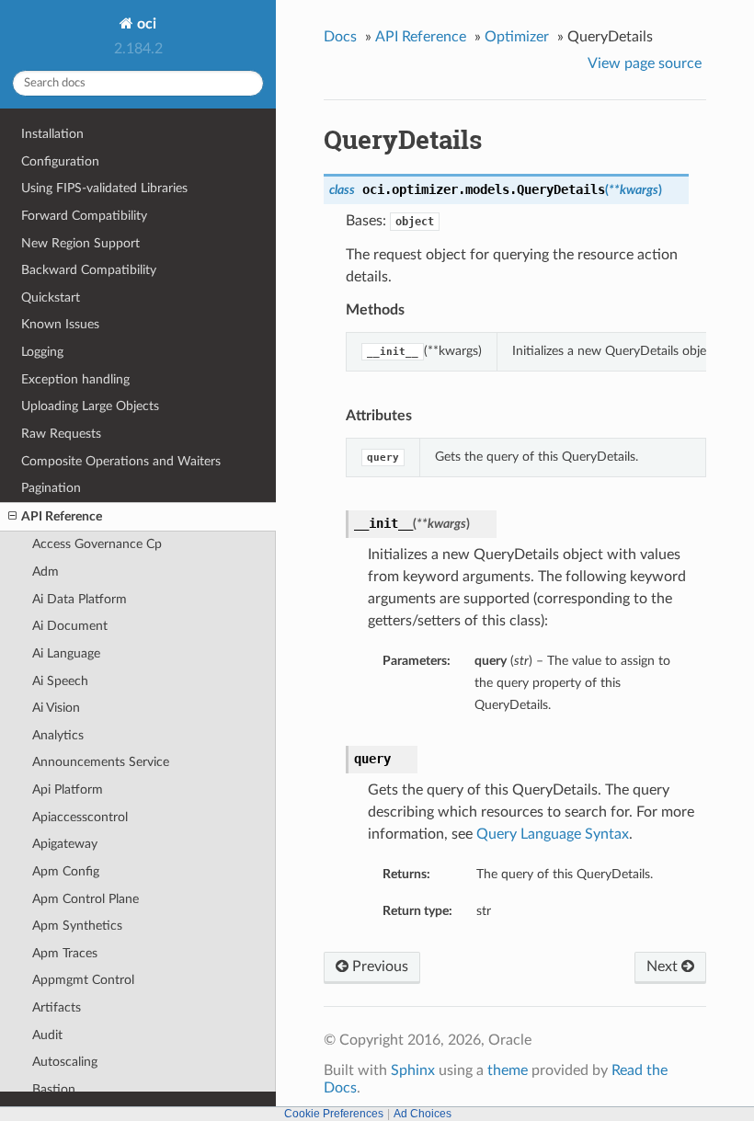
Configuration (60, 161)
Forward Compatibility (84, 216)
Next (663, 966)
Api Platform (67, 789)
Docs (340, 36)
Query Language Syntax (552, 834)
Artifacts (56, 1007)
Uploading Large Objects (90, 406)
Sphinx (413, 1070)
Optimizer (517, 36)
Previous (378, 966)
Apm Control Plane (85, 899)
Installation (52, 134)
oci (144, 24)
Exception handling (75, 379)
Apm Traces (64, 953)
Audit (47, 1035)
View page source (645, 63)
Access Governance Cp (97, 544)
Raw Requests (61, 433)
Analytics (58, 735)
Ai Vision (56, 708)
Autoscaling (64, 1062)
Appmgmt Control (83, 980)
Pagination (51, 488)
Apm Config (65, 871)
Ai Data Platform (79, 599)
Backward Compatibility (88, 270)
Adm (45, 571)
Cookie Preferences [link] (333, 1113)
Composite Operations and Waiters (121, 461)
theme (507, 1070)
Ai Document (70, 626)
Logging (42, 352)
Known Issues (60, 324)
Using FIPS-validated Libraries (104, 188)
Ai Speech (60, 681)
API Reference (61, 516)
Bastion (53, 1089)
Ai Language (66, 653)
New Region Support (80, 243)
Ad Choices (422, 1113)
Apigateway (64, 844)
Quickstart (50, 297)
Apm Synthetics (77, 925)
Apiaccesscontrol (80, 817)
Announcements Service (100, 762)
